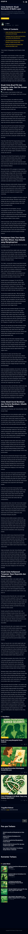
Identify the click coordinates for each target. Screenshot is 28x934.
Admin (8, 23)
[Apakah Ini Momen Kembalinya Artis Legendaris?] (4, 879)
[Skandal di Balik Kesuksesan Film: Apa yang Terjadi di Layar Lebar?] (4, 894)
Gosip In (4, 1)
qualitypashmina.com (14, 911)
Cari (2, 818)
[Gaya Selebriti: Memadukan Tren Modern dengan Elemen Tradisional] (4, 902)
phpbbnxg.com (23, 908)
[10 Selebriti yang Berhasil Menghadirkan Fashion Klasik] (4, 887)
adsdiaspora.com (5, 914)
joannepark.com (4, 907)
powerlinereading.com (15, 910)
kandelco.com (11, 907)
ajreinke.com (12, 914)
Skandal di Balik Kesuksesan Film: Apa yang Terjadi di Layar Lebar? (13, 845)
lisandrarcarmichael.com (6, 919)
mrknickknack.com (16, 908)
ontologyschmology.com (18, 920)
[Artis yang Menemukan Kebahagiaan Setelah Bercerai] (14, 756)
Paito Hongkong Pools (15, 913)
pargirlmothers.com (5, 922)
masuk (7, 809)
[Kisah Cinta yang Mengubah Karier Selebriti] (14, 728)
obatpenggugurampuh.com (7, 920)
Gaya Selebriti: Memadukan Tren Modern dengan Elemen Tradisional (13, 849)
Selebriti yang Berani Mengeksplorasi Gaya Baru (13, 833)
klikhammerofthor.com (6, 916)
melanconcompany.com (6, 908)
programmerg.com (5, 911)
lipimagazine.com (13, 917)
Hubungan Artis (5, 18)
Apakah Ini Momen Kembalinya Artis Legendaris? (11, 837)
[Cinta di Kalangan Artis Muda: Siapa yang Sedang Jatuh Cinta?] (14, 785)
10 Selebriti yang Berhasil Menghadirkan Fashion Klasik (13, 841)
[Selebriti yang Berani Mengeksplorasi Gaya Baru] (4, 872)
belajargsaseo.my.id (5, 913)
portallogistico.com (5, 910)
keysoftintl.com (18, 907)
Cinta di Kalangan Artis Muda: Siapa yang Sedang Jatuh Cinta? (14, 797)
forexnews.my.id (23, 911)
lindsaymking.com (5, 917)
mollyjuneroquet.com (17, 919)
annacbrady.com (18, 914)
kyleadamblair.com (15, 916)
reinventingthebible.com (15, 922)
